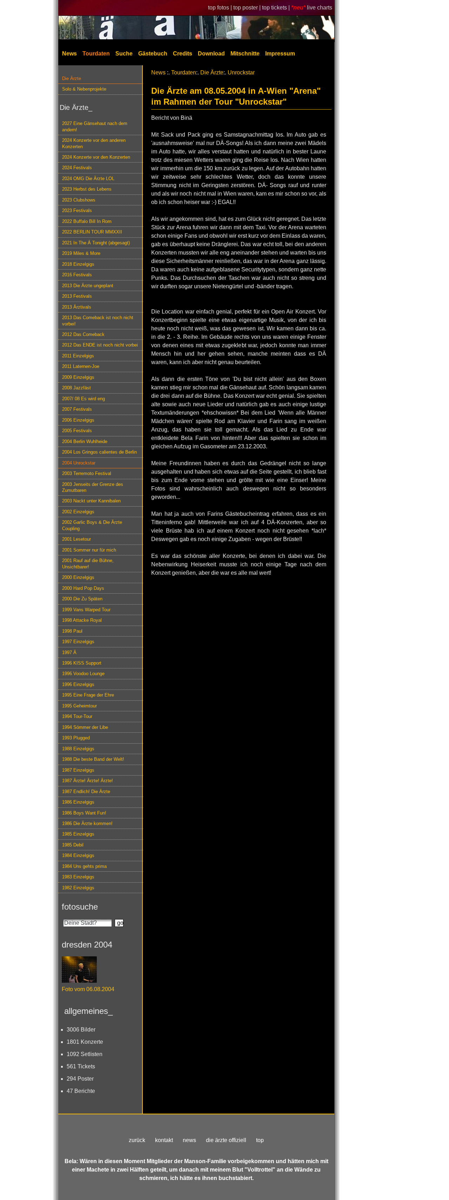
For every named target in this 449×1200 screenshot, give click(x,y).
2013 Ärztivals (76, 307)
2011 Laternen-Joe (80, 366)
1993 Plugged (76, 737)
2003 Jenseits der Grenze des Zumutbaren (92, 487)
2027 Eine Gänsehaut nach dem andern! (94, 126)
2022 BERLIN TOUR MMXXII (92, 232)
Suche (124, 54)
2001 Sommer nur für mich (89, 550)
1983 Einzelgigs (78, 876)
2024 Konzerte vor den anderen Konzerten (94, 143)
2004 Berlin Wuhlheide (84, 441)
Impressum (280, 54)
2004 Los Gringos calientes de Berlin (99, 452)
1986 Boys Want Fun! (84, 813)
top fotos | (220, 8)
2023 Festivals (77, 210)
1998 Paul (72, 631)
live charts (319, 8)
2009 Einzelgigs (78, 377)
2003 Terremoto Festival (86, 473)
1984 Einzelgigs (78, 855)
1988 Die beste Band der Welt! (93, 759)
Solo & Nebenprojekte (84, 89)
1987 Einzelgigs (78, 770)
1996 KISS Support (81, 663)
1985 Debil (72, 845)
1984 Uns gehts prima (84, 866)
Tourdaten (96, 54)
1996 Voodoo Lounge (83, 673)
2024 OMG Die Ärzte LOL (88, 178)
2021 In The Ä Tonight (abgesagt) (96, 242)
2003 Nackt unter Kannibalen (91, 500)
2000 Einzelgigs (78, 577)
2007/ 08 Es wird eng (83, 398)
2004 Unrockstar (78, 463)
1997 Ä (69, 652)
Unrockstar (241, 72)
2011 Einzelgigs (78, 355)
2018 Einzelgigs (78, 264)
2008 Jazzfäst (76, 387)
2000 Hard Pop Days (83, 588)
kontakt (164, 1140)
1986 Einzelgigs (78, 802)
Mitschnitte (245, 54)
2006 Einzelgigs (78, 420)
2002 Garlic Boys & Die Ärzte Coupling (92, 525)
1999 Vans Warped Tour (86, 609)
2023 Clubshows (78, 200)
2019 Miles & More (81, 253)
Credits (182, 54)
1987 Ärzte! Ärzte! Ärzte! (87, 780)
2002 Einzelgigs (78, 511)
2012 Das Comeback (83, 334)
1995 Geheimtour (79, 705)
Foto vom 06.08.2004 (88, 989)
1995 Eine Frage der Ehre (88, 695)
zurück (137, 1140)
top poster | (247, 8)
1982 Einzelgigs (78, 887)
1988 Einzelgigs (78, 748)
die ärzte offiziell (226, 1140)
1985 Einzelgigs (78, 834)
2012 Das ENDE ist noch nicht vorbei (100, 345)
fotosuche (80, 906)
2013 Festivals (77, 296)
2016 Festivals (77, 274)
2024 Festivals (77, 167)
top (260, 1140)
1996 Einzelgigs (78, 684)
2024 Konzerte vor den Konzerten (96, 157)
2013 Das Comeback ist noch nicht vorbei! (97, 320)
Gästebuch (152, 54)
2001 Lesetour (76, 539)
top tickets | (276, 8)
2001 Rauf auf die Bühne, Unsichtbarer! (88, 563)
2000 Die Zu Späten (82, 598)
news (189, 1140)
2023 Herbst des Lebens (87, 189)
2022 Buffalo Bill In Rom (87, 221)
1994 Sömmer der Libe (85, 727)
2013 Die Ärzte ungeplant (87, 285)
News (69, 54)
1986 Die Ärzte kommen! (87, 823)
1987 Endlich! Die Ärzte (86, 791)
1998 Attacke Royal (82, 620)
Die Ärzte (71, 78)
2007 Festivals (77, 409)
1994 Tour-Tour (77, 716)
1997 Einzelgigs (78, 641)
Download (211, 54)
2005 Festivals (77, 430)
